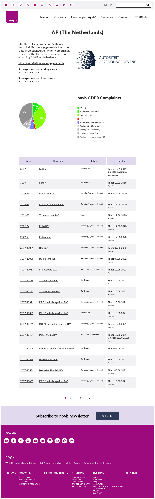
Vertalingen (58, 463)
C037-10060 (26, 269)
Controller (58, 160)
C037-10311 (26, 302)
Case (28, 160)
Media (68, 463)
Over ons (124, 17)
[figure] (48, 119)
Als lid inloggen (80, 486)
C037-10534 (26, 370)
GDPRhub (140, 17)
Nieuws (44, 17)
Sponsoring (78, 482)
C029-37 (24, 215)
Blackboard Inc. (47, 258)
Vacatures (98, 484)
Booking (43, 247)
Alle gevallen (26, 482)
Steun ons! (107, 17)
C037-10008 (26, 258)
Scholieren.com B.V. (49, 291)
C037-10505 (26, 348)
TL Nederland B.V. (48, 280)
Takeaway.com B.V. (49, 215)
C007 (23, 168)
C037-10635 (26, 381)
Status (93, 160)
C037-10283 (26, 291)
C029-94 (24, 236)
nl (106, 5)
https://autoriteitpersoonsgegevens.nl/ (41, 63)
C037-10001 (26, 247)
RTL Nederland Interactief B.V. (55, 323)
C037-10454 (26, 334)
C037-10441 (26, 323)
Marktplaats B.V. (48, 193)
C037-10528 (26, 359)
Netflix (42, 168)
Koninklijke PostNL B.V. (51, 204)
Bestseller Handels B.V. (51, 370)
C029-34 (24, 193)
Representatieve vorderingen (97, 463)
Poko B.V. (44, 226)
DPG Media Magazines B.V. (53, 302)
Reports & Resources (30, 484)
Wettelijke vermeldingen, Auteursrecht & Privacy (27, 463)
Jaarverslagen (100, 479)
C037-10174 (26, 280)
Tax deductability (80, 484)
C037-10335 (26, 313)
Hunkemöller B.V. (48, 359)
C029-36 (24, 204)
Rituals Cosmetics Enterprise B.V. (56, 348)
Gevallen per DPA (27, 479)
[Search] (148, 5)
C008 (23, 182)
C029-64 (24, 226)
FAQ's (95, 482)
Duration (121, 160)
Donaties (76, 479)
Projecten (24, 477)
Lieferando (45, 236)
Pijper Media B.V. (48, 334)
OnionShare (99, 488)
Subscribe (107, 415)
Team (95, 477)
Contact (77, 463)
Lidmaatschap (79, 477)
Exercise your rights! (83, 17)
